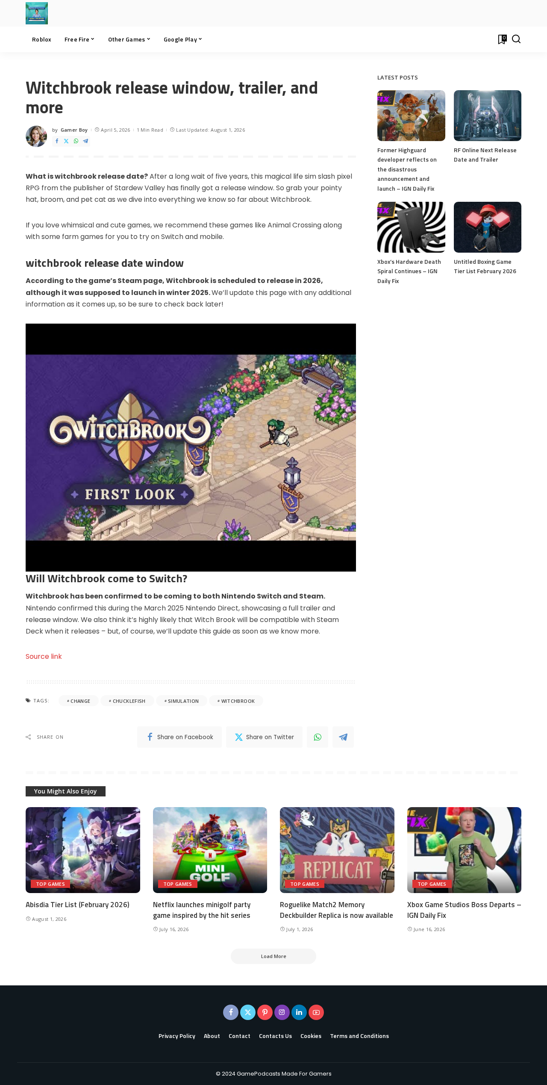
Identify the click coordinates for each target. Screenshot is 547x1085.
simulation (183, 701)
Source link (44, 656)
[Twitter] (66, 141)
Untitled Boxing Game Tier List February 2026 (485, 266)
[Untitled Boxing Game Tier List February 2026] (487, 227)
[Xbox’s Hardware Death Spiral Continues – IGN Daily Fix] (411, 227)
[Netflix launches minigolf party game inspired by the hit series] (210, 850)
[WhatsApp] (76, 141)
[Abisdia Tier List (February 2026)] (83, 850)
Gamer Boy (74, 130)
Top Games (50, 884)
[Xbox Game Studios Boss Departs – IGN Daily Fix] (464, 850)
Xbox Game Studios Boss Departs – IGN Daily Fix (464, 910)
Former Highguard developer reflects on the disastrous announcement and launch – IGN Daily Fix (407, 169)
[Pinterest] (265, 1012)
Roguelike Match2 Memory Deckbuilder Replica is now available (336, 910)
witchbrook (238, 701)
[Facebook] (57, 141)
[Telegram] (85, 141)
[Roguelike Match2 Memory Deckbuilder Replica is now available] (337, 850)
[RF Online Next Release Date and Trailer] (487, 115)
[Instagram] (282, 1012)
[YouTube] (316, 1012)
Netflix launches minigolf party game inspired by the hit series (201, 910)
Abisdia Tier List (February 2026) (77, 904)
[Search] (516, 39)
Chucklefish (129, 701)
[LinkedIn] (299, 1012)
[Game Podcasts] (37, 13)
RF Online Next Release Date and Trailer (485, 154)
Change (80, 701)
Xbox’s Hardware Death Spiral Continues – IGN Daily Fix (409, 271)
